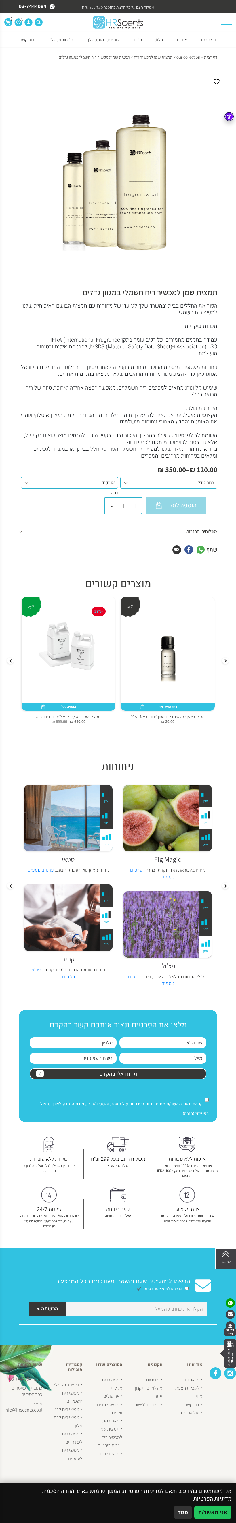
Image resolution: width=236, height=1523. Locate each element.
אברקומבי (165, 965)
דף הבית (208, 39)
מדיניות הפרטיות (144, 1104)
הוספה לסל (68, 707)
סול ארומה (190, 1412)
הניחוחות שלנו (60, 39)
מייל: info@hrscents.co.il (23, 1406)
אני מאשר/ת (212, 1512)
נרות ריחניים (108, 1445)
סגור (183, 1512)
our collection (188, 57)
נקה (114, 492)
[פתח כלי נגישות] (229, 116)
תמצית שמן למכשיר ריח (153, 57)
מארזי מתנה (108, 1421)
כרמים (165, 859)
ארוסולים (111, 1396)
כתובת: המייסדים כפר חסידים (27, 1391)
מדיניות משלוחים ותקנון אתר (148, 1388)
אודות (182, 39)
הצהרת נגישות (146, 1404)
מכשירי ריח (109, 1453)
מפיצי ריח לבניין (65, 1409)
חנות (138, 39)
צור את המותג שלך (103, 39)
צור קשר (27, 39)
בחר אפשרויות (167, 707)
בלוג (159, 39)
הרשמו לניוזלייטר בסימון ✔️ (160, 1289)
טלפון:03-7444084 (25, 1379)
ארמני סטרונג (66, 965)
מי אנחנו (192, 1380)
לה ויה (66, 859)
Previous (225, 661)
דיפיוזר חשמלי (66, 1384)
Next (10, 661)
